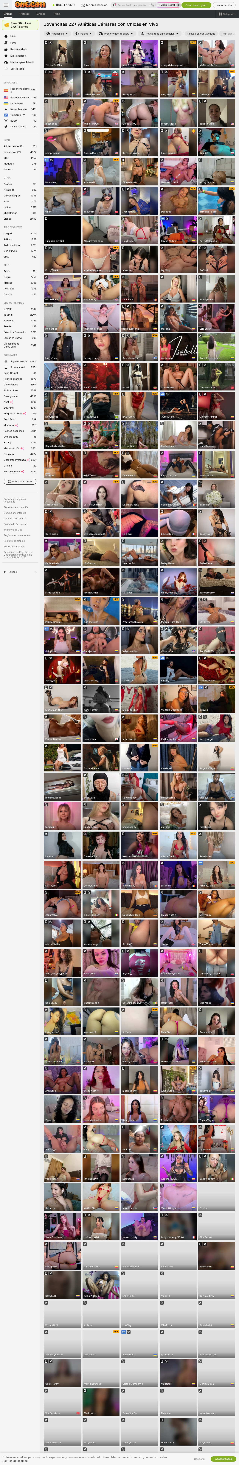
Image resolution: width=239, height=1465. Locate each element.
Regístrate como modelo (17, 535)
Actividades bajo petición (160, 33)
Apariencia (58, 33)
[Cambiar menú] (6, 5)
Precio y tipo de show (116, 33)
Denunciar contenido (15, 513)
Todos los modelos (14, 546)
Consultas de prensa (15, 518)
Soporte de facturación (16, 507)
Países (84, 33)
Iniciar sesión (224, 5)
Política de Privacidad (15, 524)
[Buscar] (152, 5)
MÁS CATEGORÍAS (22, 481)
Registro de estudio (14, 541)
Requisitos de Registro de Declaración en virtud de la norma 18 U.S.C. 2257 (18, 555)
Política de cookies (15, 1460)
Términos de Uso (13, 529)
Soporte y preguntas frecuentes (15, 500)
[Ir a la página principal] (30, 5)
